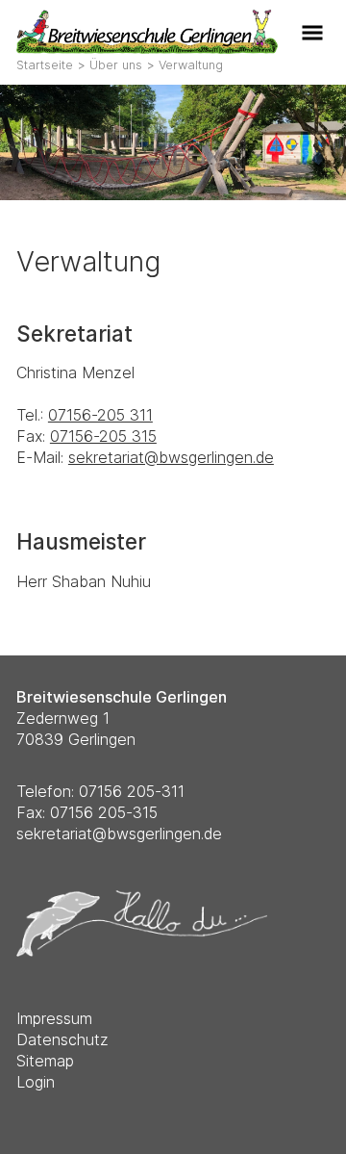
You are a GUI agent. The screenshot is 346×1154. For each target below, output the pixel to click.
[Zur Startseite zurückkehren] (147, 20)
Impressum (54, 1018)
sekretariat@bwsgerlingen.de (171, 457)
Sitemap (45, 1060)
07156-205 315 (103, 436)
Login (35, 1081)
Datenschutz (62, 1039)
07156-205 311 (100, 414)
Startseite (44, 65)
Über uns (115, 65)
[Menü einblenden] (315, 30)
